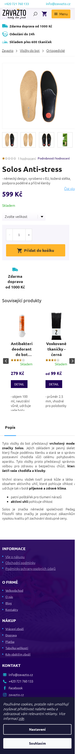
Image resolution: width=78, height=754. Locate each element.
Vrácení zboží (14, 629)
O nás (9, 597)
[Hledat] (35, 14)
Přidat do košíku (39, 250)
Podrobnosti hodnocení (54, 158)
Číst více (70, 188)
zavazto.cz (16, 694)
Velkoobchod (14, 590)
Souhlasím (37, 743)
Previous (6, 361)
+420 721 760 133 (21, 681)
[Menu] (61, 14)
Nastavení (37, 729)
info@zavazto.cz (21, 674)
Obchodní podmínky (20, 562)
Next (72, 361)
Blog (8, 603)
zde (21, 718)
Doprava (11, 635)
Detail (19, 384)
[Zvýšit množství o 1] (28, 235)
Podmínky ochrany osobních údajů (30, 568)
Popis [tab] (10, 427)
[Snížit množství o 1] (9, 235)
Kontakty (11, 610)
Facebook (16, 688)
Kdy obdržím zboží (18, 654)
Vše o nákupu (15, 556)
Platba (9, 642)
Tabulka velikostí (16, 648)
